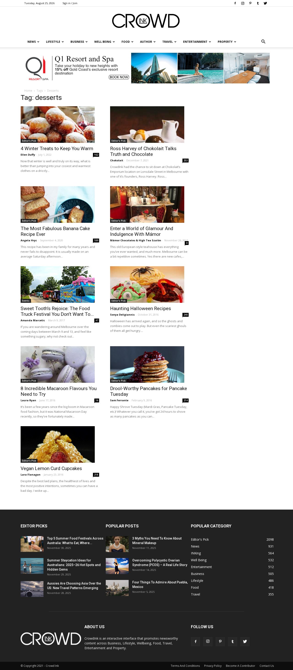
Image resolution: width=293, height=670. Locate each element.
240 (186, 314)
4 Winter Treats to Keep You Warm (57, 148)
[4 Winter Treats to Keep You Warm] (60, 124)
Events (26, 300)
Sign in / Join (69, 3)
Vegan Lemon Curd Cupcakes (51, 468)
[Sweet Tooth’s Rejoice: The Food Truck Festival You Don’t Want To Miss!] (60, 284)
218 (96, 474)
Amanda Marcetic (33, 320)
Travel (167, 42)
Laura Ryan (28, 400)
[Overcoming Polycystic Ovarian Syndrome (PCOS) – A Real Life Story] (117, 566)
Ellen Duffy (28, 154)
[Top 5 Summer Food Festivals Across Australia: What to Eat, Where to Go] (32, 544)
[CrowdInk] (146, 22)
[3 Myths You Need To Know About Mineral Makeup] (117, 544)
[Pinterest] (250, 3)
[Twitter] (265, 3)
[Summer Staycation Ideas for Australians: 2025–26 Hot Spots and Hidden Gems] (32, 566)
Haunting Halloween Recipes (140, 308)
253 (186, 160)
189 (96, 240)
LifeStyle (53, 42)
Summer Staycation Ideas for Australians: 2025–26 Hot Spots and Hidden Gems (74, 564)
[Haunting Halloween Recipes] (149, 284)
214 (186, 400)
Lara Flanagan (31, 474)
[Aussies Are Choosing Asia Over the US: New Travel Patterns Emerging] (32, 589)
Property (225, 42)
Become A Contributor (240, 666)
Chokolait (116, 160)
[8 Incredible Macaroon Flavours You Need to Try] (60, 364)
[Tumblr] (257, 3)
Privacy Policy (213, 666)
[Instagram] (242, 3)
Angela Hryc (29, 240)
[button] (263, 41)
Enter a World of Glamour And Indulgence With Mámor (141, 231)
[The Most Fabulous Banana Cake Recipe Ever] (60, 204)
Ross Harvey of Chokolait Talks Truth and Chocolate (143, 151)
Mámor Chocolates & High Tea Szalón (135, 240)
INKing (196, 553)
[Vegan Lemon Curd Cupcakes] (60, 444)
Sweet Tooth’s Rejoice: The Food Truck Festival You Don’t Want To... (57, 311)
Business (77, 42)
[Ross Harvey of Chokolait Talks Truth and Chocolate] (149, 124)
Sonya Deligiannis (122, 314)
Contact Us (267, 666)
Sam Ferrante (119, 400)
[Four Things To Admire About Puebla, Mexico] (117, 588)
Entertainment (195, 42)
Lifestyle (197, 580)
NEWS (31, 42)
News (195, 546)
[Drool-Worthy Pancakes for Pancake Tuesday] (149, 364)
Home (28, 91)
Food (126, 42)
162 (96, 154)
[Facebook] (235, 3)
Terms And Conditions (185, 666)
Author (146, 42)
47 (96, 320)
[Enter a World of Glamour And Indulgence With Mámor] (149, 204)
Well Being (102, 42)
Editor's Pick (29, 140)
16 (96, 400)
